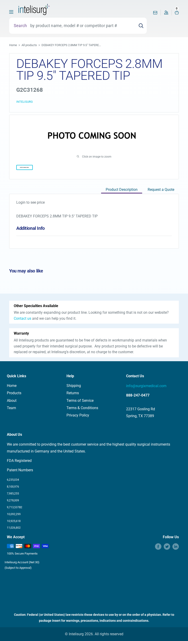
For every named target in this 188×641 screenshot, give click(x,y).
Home (13, 45)
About (12, 400)
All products (29, 45)
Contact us (22, 318)
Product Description (122, 189)
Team (11, 408)
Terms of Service (80, 400)
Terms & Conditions (82, 408)
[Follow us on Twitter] (167, 546)
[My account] (166, 14)
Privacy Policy (77, 415)
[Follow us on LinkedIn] (175, 546)
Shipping (73, 385)
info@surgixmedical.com (146, 386)
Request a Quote (161, 189)
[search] (81, 26)
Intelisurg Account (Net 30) (22, 562)
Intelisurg (24, 101)
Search (20, 25)
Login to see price (30, 202)
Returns (72, 393)
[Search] (141, 26)
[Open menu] (11, 12)
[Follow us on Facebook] (158, 546)
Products (14, 393)
